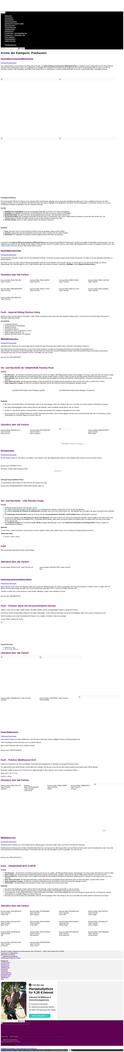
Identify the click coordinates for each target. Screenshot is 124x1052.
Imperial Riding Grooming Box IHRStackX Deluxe (17, 59)
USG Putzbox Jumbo (7, 451)
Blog (2, 979)
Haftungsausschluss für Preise (10, 958)
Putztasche (4, 971)
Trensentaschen (10, 27)
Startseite (8, 16)
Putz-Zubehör (9, 37)
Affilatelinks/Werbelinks (10, 956)
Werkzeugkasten (11, 22)
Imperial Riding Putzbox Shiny (11, 251)
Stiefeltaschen (10, 29)
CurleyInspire (12, 63)
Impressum (4, 953)
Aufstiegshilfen (10, 39)
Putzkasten (9, 18)
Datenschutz (14, 953)
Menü (3, 12)
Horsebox (42, 845)
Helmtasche (9, 31)
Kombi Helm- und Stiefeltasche (16, 33)
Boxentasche (5, 964)
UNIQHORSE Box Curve (8, 838)
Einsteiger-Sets (5, 976)
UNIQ (37, 845)
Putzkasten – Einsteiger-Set (15, 35)
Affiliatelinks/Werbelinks (8, 1048)
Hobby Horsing (10, 41)
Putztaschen (9, 20)
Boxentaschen (10, 25)
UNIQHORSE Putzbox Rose (9, 339)
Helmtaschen (5, 966)
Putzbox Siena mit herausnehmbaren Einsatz (16, 579)
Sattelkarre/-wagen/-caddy (14, 24)
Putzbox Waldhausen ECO (9, 732)
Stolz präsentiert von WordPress (26, 1048)
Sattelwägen (5, 977)
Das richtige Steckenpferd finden (20, 43)
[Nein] (72, 1050)
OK (69, 1050)
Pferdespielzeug (10, 45)
